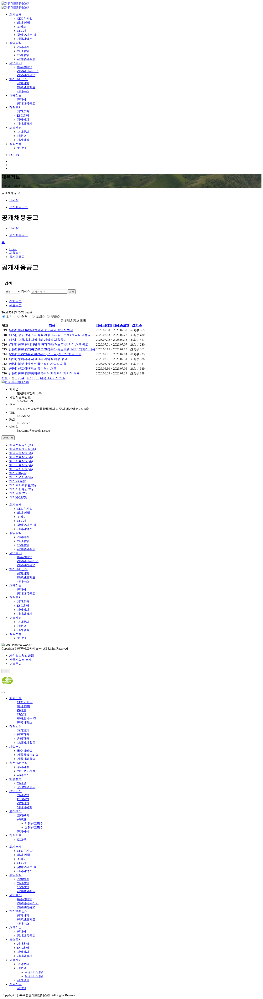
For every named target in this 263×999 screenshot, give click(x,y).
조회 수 (137, 325)
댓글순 (55, 316)
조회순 (40, 316)
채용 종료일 (121, 325)
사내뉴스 (23, 91)
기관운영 (23, 111)
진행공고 (15, 301)
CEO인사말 (25, 18)
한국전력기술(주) (21, 477)
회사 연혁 (23, 22)
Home (13, 249)
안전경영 (23, 51)
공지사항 (23, 83)
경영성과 (23, 119)
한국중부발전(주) (21, 457)
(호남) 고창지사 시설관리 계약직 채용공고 (37, 339)
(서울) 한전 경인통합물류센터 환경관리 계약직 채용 (44, 373)
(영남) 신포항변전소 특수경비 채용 (32, 368)
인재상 (21, 99)
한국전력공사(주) (21, 445)
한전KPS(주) (17, 481)
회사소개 (15, 14)
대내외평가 (24, 123)
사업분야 (15, 63)
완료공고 (15, 305)
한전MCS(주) (18, 497)
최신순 (11, 316)
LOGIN (14, 154)
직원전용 (15, 143)
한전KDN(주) (18, 473)
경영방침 (15, 42)
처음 (5, 378)
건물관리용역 (26, 75)
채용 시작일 (104, 325)
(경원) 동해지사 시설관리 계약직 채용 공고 (38, 359)
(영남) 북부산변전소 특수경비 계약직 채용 (37, 363)
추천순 (25, 316)
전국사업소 (24, 38)
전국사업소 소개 (20, 659)
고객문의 (23, 131)
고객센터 (15, 127)
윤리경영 (23, 55)
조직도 (21, 26)
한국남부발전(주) (21, 465)
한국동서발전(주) (21, 469)
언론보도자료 (26, 87)
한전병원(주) (18, 493)
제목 (52, 325)
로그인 (21, 148)
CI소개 (21, 30)
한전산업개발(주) (21, 489)
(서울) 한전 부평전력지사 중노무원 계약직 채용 (41, 330)
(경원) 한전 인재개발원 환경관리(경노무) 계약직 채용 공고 (48, 344)
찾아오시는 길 (26, 34)
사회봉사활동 (26, 59)
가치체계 (23, 46)
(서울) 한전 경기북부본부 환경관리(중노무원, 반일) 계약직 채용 (52, 349)
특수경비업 (24, 67)
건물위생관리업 (28, 71)
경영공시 (15, 107)
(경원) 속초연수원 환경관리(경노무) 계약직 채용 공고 (45, 354)
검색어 (25, 291)
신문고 (21, 135)
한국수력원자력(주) (22, 449)
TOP (5, 671)
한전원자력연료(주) (22, 485)
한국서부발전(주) (21, 461)
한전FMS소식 (18, 79)
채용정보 (15, 95)
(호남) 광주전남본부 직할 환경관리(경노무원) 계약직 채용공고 (51, 335)
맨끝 (62, 378)
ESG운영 (23, 115)
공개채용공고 (26, 103)
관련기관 (8, 437)
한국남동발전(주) (21, 453)
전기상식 (23, 139)
